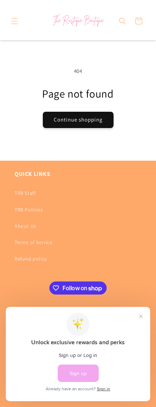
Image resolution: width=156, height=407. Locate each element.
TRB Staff (25, 193)
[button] (14, 21)
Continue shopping (78, 119)
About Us (25, 226)
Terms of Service (34, 242)
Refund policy (31, 258)
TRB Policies (29, 209)
